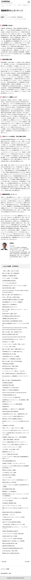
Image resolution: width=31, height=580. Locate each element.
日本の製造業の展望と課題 (8, 489)
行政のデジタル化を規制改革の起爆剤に (11, 522)
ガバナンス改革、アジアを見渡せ (10, 278)
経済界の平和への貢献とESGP (9, 313)
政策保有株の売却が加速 (8, 385)
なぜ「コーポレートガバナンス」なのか (11, 505)
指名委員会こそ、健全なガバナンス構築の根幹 (13, 409)
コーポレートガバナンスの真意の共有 (11, 397)
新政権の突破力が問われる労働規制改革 (11, 512)
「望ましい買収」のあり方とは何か (10, 270)
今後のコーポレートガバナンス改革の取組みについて (15, 480)
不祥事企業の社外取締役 (8, 363)
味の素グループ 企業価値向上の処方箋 (11, 358)
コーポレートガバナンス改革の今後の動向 (12, 538)
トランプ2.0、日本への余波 (8, 346)
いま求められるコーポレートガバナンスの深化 (13, 517)
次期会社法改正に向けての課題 (9, 536)
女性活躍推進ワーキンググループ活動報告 (12, 302)
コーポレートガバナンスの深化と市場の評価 (12, 533)
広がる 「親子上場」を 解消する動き (11, 297)
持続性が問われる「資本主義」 (9, 482)
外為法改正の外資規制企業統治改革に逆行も (12, 548)
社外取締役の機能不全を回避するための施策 (12, 299)
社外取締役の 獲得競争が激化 (9, 503)
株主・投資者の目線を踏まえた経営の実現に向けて (14, 373)
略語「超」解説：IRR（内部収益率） (11, 273)
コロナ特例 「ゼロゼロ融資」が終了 (10, 449)
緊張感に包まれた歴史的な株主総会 (10, 553)
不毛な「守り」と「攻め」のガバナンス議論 (12, 428)
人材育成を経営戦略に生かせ (9, 395)
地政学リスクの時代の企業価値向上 (10, 390)
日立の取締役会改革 (7, 519)
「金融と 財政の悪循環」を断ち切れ (10, 439)
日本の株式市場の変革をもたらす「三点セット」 (14, 339)
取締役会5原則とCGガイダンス (9, 307)
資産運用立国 (5, 406)
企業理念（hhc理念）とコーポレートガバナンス (13, 463)
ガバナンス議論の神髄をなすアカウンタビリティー (14, 442)
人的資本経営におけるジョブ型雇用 (10, 356)
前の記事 (4, 561)
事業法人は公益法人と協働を (9, 470)
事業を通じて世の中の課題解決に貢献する (12, 418)
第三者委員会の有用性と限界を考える (11, 316)
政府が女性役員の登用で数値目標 (10, 411)
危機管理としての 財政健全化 (9, 491)
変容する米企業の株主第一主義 (9, 543)
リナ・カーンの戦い (7, 477)
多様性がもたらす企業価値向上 (9, 304)
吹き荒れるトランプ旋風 (8, 341)
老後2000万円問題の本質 (8, 545)
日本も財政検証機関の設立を (9, 461)
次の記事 (27, 561)
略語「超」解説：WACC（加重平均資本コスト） (13, 349)
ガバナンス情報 (5, 569)
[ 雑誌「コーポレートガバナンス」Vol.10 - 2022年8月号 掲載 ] (13, 19)
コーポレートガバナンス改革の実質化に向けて (13, 416)
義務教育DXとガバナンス (8, 451)
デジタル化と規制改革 (7, 500)
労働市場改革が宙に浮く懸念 (9, 354)
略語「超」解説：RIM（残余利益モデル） (12, 294)
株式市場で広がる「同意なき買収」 (10, 366)
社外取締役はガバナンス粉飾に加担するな (12, 351)
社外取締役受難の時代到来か (9, 280)
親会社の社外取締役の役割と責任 (10, 334)
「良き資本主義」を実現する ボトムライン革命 (13, 524)
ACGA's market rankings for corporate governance (14, 392)
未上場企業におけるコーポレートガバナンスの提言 (14, 285)
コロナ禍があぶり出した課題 (9, 472)
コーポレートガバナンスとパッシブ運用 (11, 447)
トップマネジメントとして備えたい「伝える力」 (14, 371)
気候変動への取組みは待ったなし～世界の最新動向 (14, 437)
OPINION (15, 266)
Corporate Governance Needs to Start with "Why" (14, 336)
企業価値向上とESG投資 (8, 425)
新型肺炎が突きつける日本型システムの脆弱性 (13, 541)
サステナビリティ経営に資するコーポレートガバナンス (15, 430)
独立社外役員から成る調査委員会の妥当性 (12, 321)
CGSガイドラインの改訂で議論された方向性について (15, 444)
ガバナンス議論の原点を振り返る (10, 454)
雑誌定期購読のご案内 (6, 573)
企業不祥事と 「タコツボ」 (8, 514)
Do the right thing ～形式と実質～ (10, 550)
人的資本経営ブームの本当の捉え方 (10, 387)
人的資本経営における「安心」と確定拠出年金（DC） (15, 414)
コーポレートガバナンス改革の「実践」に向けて (14, 344)
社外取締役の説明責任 (7, 382)
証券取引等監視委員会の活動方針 (10, 531)
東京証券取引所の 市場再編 (8, 475)
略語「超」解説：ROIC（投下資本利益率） (12, 361)
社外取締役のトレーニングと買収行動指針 (12, 404)
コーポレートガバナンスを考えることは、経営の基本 (15, 498)
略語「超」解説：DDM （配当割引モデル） (12, 332)
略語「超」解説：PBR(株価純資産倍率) (11, 380)
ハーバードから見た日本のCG (9, 283)
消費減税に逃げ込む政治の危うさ (10, 318)
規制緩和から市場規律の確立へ (9, 275)
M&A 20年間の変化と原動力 (8, 288)
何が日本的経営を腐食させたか (9, 368)
